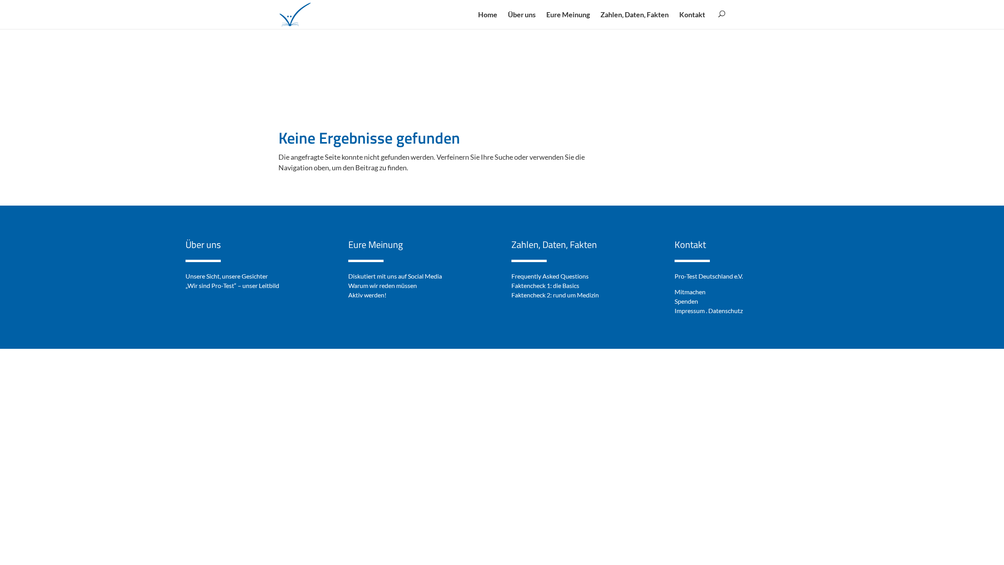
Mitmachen (690, 291)
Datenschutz (725, 310)
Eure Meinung (375, 244)
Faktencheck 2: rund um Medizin (555, 295)
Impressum (690, 310)
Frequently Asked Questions (550, 276)
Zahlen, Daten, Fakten (554, 244)
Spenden (686, 301)
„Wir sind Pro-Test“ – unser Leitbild (232, 285)
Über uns (203, 244)
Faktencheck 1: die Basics (545, 285)
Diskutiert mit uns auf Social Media (395, 276)
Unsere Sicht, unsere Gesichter (227, 276)
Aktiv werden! (367, 295)
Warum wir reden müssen (382, 285)
